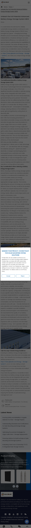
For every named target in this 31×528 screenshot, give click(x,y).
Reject (22, 276)
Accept (8, 276)
